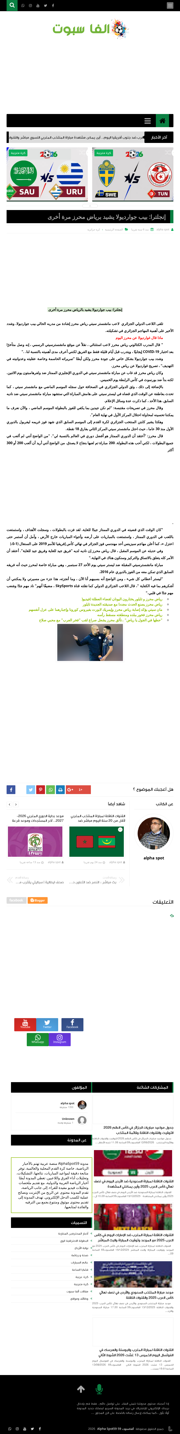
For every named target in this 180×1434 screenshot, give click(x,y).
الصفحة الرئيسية (114, 229)
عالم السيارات (79, 1262)
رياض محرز (119, 344)
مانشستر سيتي (100, 372)
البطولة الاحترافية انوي (74, 1241)
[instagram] (17, 1428)
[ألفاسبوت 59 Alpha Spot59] (90, 30)
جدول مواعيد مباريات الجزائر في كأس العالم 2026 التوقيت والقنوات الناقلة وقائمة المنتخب (138, 1130)
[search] (12, 5)
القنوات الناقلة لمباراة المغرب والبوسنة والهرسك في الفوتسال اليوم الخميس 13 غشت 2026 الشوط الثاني (136, 1352)
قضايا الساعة (80, 1270)
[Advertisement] (90, 76)
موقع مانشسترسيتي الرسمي (53, 344)
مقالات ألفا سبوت (77, 1291)
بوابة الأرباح (81, 1248)
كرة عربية (82, 1277)
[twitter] (32, 1428)
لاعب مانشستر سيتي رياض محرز (95, 323)
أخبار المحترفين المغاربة (73, 1233)
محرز (95, 358)
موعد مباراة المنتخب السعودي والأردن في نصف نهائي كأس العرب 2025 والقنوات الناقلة (136, 1295)
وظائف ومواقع (79, 1299)
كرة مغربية (81, 1284)
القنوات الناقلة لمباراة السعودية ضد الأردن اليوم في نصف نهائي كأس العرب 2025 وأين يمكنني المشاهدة (133, 1184)
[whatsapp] (10, 1428)
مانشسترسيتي (142, 564)
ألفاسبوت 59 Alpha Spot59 (115, 1429)
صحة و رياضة (79, 1255)
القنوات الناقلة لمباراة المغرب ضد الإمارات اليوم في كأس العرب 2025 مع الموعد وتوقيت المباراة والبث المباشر (133, 1238)
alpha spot (115, 862)
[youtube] (25, 1428)
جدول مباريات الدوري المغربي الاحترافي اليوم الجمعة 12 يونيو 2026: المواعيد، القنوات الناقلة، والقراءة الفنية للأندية (47, 187)
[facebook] (39, 1428)
